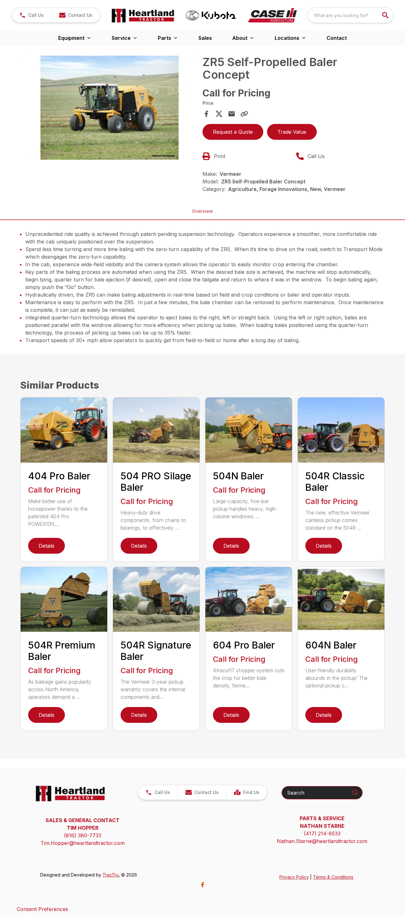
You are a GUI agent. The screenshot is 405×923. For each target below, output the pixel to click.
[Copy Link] (244, 114)
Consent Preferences (42, 909)
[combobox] (351, 15)
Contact (337, 38)
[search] (386, 15)
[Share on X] (219, 114)
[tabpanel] (109, 109)
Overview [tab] (202, 211)
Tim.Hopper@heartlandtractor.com (82, 843)
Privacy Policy (294, 877)
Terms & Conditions (333, 877)
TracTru (111, 874)
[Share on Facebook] (206, 114)
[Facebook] (202, 885)
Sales (205, 38)
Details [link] (46, 546)
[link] (246, 792)
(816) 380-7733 (82, 835)
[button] (31, 15)
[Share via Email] (231, 114)
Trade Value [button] (291, 132)
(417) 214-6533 (322, 833)
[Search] (355, 792)
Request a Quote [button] (233, 132)
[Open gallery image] (109, 108)
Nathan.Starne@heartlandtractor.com (322, 841)
